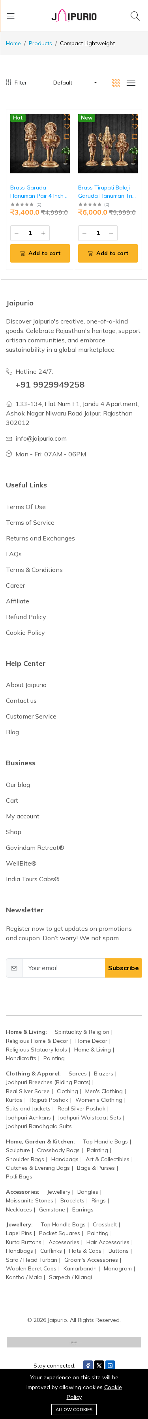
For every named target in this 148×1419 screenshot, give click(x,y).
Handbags (65, 1159)
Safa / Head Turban (31, 1259)
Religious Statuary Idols (36, 1049)
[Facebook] (88, 1365)
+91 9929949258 (49, 384)
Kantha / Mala (24, 1277)
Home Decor (91, 1040)
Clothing (67, 1091)
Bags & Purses (96, 1167)
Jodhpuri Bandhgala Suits (39, 1126)
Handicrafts (21, 1058)
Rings (99, 1200)
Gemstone (52, 1209)
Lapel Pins (19, 1233)
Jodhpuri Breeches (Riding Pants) (48, 1082)
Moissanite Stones (29, 1200)
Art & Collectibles (107, 1159)
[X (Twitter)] (99, 1365)
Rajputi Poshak (49, 1099)
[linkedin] (110, 1365)
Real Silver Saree (28, 1091)
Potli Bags (19, 1176)
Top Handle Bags (105, 1141)
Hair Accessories (107, 1242)
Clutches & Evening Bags (38, 1167)
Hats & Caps (85, 1250)
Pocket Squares (59, 1233)
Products (40, 43)
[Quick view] (67, 117)
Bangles (87, 1191)
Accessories (64, 1242)
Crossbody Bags (58, 1150)
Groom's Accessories (91, 1259)
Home (13, 43)
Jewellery (58, 1191)
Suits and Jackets (28, 1108)
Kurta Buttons (23, 1242)
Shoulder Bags (25, 1159)
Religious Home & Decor (37, 1040)
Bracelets (72, 1200)
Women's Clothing (98, 1099)
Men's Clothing (104, 1091)
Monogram (118, 1268)
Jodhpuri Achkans (28, 1117)
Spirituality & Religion (82, 1031)
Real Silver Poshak (81, 1108)
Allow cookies (74, 1409)
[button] (74, 82)
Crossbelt (105, 1224)
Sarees (78, 1073)
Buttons (119, 1250)
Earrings (83, 1209)
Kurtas (14, 1099)
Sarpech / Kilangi (70, 1277)
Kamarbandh (80, 1268)
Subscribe (123, 968)
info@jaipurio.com (41, 438)
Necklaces (19, 1209)
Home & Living (92, 1049)
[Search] (136, 16)
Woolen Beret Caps (31, 1268)
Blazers (103, 1073)
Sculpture (18, 1150)
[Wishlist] (67, 127)
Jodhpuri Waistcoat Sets (89, 1117)
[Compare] (67, 137)
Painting (54, 1058)
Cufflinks (51, 1250)
